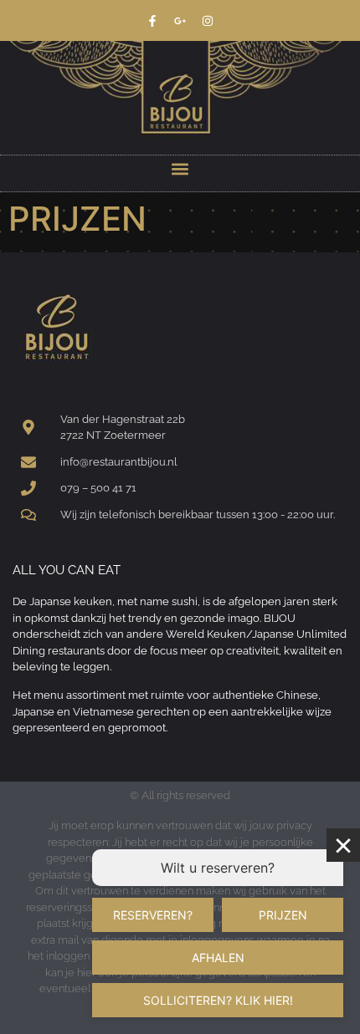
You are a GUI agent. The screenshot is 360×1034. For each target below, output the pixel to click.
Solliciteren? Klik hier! (218, 1000)
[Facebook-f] (152, 21)
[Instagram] (207, 21)
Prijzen (283, 915)
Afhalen (218, 957)
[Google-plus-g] (180, 21)
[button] (180, 169)
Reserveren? (153, 915)
